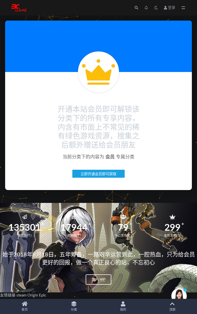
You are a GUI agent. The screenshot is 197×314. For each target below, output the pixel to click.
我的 (123, 309)
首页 (25, 309)
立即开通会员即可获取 (98, 173)
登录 (171, 8)
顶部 (172, 309)
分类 (74, 309)
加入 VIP (98, 279)
